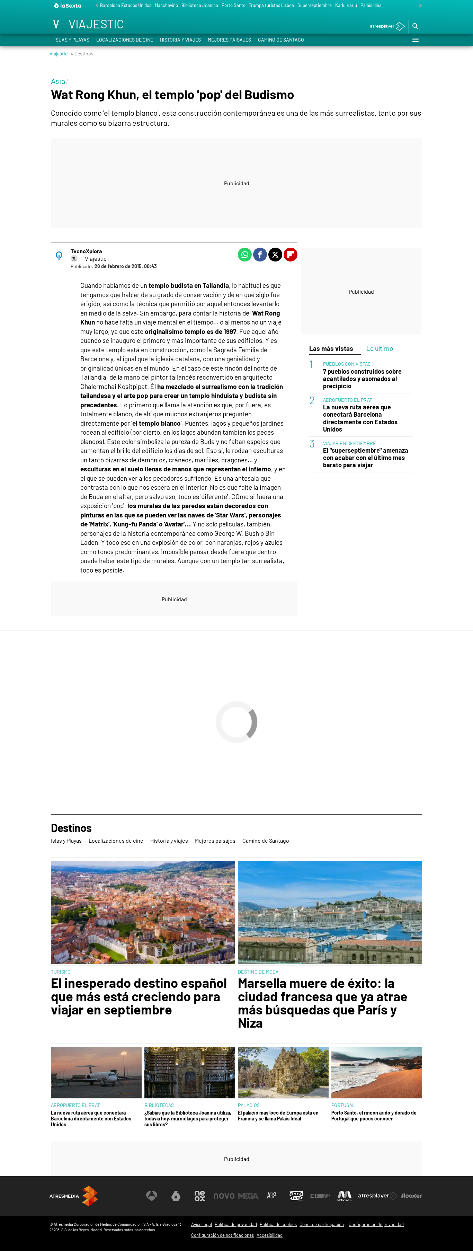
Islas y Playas (71, 40)
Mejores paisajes (229, 40)
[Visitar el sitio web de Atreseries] (272, 1196)
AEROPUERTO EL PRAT (347, 400)
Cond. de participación (322, 1224)
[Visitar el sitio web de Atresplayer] (378, 1196)
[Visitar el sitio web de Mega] (248, 1196)
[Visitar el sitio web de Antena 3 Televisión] (151, 1196)
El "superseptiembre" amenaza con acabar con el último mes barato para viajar (365, 458)
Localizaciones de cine (124, 40)
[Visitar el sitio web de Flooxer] (411, 1196)
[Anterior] (94, 5)
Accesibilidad (270, 1235)
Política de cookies (278, 1224)
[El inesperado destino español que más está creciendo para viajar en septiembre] (143, 913)
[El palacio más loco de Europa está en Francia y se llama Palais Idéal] (283, 1073)
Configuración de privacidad (376, 1224)
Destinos (71, 828)
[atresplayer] (385, 26)
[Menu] (415, 40)
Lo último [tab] (379, 348)
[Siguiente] (418, 5)
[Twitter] (74, 258)
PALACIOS (249, 1105)
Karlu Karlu (346, 5)
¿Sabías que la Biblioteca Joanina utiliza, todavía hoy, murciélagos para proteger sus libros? (187, 1119)
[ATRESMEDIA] (74, 1196)
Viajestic (59, 53)
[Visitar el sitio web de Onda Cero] (296, 1196)
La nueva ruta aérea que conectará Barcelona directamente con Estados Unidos (360, 418)
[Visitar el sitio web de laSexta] (176, 1196)
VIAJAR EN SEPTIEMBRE (349, 443)
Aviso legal (201, 1224)
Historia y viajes (180, 40)
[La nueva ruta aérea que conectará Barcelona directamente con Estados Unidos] (96, 1073)
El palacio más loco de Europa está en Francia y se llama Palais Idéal (278, 1115)
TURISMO (61, 972)
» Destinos (82, 53)
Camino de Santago (281, 40)
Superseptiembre (314, 5)
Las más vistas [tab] (331, 348)
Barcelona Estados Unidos (125, 5)
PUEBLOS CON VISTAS (347, 364)
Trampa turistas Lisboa (271, 5)
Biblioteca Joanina (199, 5)
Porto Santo (234, 5)
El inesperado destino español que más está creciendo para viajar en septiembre (139, 996)
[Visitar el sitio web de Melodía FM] (344, 1196)
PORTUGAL (343, 1105)
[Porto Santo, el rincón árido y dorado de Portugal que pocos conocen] (376, 1073)
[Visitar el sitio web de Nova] (224, 1196)
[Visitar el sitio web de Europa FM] (320, 1196)
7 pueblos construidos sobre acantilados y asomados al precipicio (362, 379)
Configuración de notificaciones (222, 1235)
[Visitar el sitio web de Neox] (199, 1196)
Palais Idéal (371, 5)
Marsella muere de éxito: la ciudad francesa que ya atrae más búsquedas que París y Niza (323, 1002)
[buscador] (415, 27)
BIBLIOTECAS (159, 1105)
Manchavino (166, 5)
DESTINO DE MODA (258, 972)
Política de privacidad (236, 1224)
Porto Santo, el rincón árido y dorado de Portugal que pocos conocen (374, 1115)
